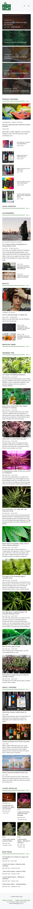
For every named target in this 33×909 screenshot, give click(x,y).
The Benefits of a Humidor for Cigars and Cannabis (8, 807)
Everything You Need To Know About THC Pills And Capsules (24, 337)
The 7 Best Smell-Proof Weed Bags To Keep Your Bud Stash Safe (23, 267)
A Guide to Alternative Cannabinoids (15, 42)
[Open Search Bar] (24, 6)
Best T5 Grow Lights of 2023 (11, 646)
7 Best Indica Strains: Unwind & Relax (8, 840)
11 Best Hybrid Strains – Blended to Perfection (23, 841)
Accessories (6, 242)
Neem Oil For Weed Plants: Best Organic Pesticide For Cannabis (14, 407)
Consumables (6, 122)
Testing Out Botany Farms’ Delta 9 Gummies (16, 741)
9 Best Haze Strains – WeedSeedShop (14, 884)
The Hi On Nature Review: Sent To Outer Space (23, 182)
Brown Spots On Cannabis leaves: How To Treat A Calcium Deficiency (15, 544)
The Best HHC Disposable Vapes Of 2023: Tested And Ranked (23, 195)
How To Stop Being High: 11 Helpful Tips (16, 91)
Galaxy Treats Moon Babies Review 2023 (15, 772)
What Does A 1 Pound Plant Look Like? (14, 439)
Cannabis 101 (8, 20)
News (19, 809)
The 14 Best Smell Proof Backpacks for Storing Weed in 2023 (14, 245)
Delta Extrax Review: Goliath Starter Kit (22, 156)
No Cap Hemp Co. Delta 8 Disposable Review (23, 143)
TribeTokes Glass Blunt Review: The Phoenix (23, 276)
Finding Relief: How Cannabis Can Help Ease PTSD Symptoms (23, 328)
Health (15, 88)
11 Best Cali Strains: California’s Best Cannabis (23, 813)
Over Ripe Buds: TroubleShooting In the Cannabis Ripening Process (14, 613)
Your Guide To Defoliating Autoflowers (13, 375)
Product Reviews (17, 122)
